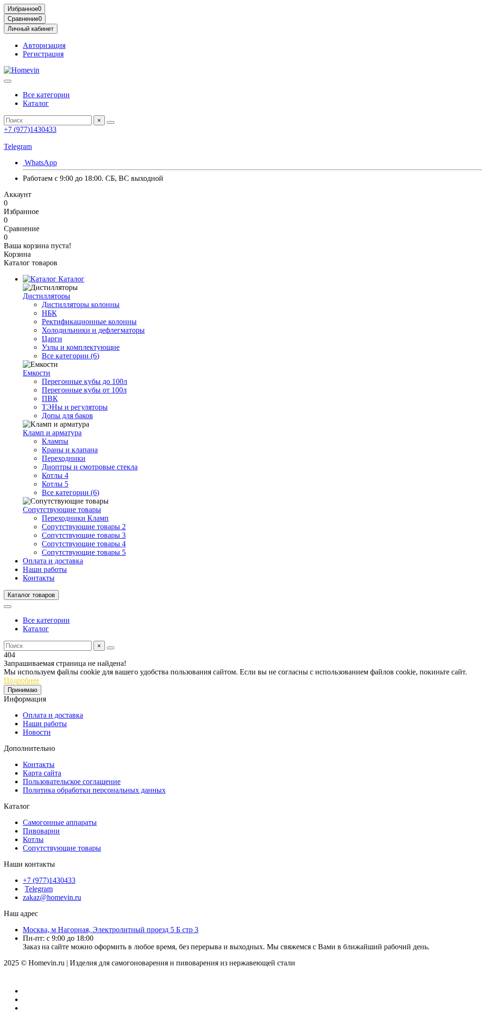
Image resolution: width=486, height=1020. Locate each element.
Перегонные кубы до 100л (84, 381)
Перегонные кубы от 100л (84, 390)
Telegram (18, 146)
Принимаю (22, 689)
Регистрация (43, 54)
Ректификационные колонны (89, 322)
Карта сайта (42, 773)
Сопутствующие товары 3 (84, 535)
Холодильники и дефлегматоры (93, 330)
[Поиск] (110, 122)
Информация (25, 699)
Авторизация (44, 45)
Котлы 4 (55, 475)
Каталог (36, 103)
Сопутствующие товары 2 (84, 527)
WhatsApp (40, 163)
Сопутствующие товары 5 (84, 552)
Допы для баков (67, 416)
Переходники (63, 458)
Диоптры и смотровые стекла (90, 467)
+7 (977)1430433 (30, 129)
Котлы (33, 839)
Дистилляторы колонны (81, 304)
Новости (37, 732)
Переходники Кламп (75, 518)
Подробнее (21, 680)
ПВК (50, 398)
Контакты (39, 578)
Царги (52, 339)
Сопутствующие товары (62, 509)
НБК (49, 313)
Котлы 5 (55, 484)
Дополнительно (29, 748)
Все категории (46, 95)
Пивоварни (41, 831)
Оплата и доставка (53, 561)
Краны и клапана (70, 450)
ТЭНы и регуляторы (75, 407)
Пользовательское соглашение (72, 781)
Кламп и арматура (52, 433)
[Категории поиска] (7, 81)
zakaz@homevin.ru (52, 897)
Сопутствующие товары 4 (84, 544)
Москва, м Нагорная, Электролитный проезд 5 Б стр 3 (110, 930)
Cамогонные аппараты (60, 822)
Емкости (36, 373)
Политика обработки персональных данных (94, 790)
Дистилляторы (46, 296)
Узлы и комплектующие (81, 347)
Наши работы (45, 569)
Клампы (55, 441)
